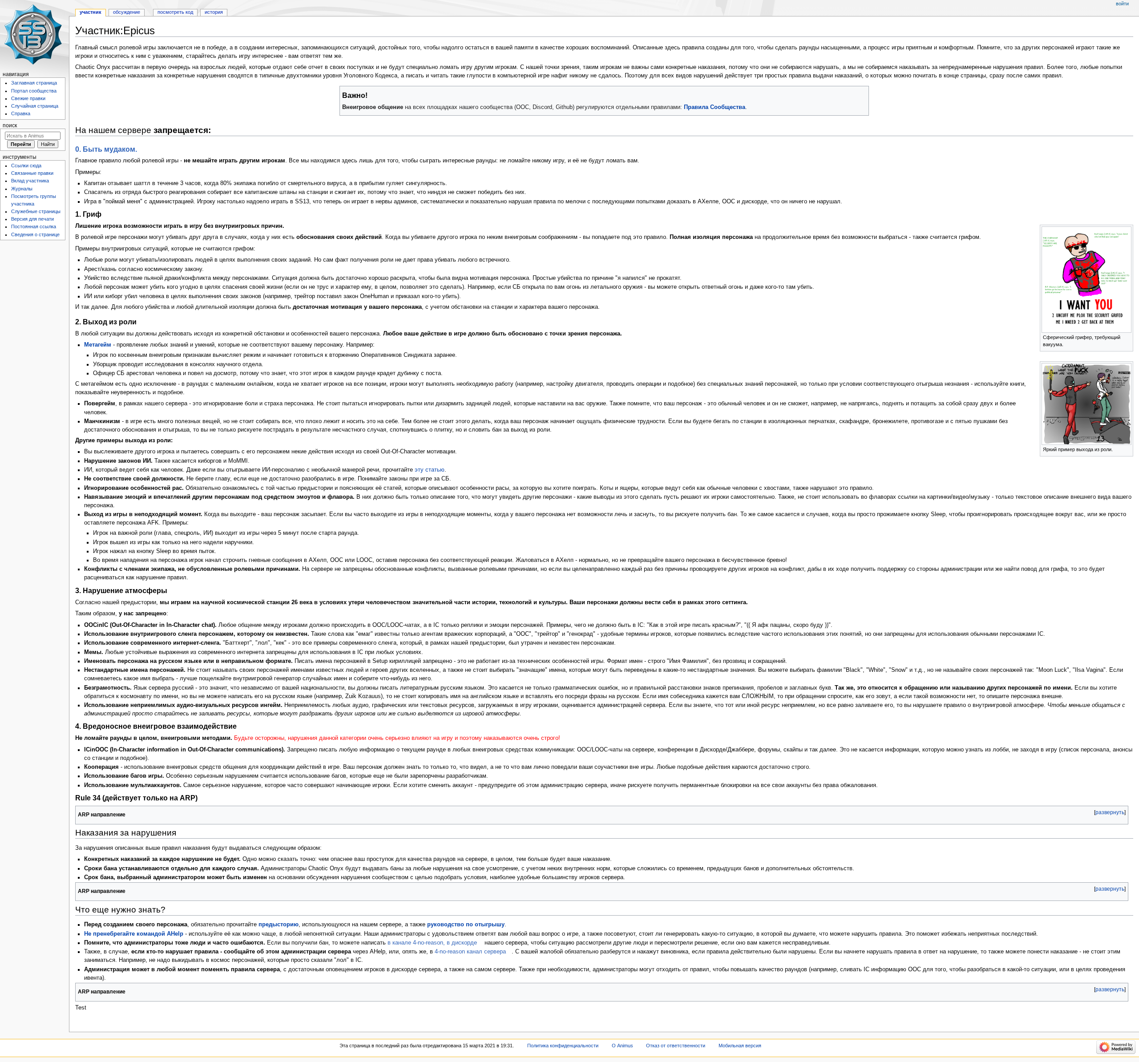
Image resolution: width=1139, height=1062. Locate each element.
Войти (1122, 3)
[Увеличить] (1126, 336)
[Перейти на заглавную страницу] (34, 34)
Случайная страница (34, 106)
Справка (20, 113)
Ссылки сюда (26, 165)
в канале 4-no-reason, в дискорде (432, 943)
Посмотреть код (175, 12)
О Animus (622, 1045)
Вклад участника (30, 180)
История (214, 12)
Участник (90, 12)
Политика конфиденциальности (562, 1045)
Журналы (21, 188)
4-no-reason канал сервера (470, 952)
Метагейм (97, 345)
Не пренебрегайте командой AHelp (133, 934)
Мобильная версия (740, 1045)
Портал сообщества (34, 90)
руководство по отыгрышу (466, 924)
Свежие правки (28, 98)
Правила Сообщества (714, 107)
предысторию (278, 924)
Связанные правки (32, 173)
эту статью (429, 470)
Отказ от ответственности (675, 1045)
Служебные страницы (36, 211)
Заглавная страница (34, 82)
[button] (1110, 812)
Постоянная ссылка (33, 226)
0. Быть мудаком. (106, 149)
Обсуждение (126, 12)
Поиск (10, 125)
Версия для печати (32, 219)
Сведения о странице (35, 234)
